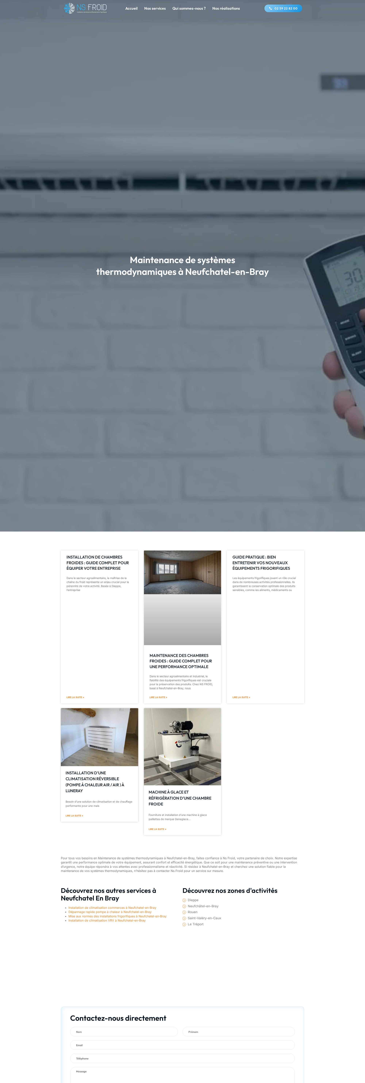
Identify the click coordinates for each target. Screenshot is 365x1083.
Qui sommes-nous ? (189, 8)
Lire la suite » (75, 697)
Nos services (155, 8)
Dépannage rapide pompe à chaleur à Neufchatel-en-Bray (110, 912)
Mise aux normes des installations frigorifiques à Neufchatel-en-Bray (117, 916)
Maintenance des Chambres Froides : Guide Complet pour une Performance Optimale (181, 661)
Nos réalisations (226, 8)
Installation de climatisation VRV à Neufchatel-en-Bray (107, 920)
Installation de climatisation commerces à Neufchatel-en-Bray (112, 908)
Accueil (131, 8)
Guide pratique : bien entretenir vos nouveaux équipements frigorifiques (261, 563)
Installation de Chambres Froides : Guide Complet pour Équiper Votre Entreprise (98, 563)
